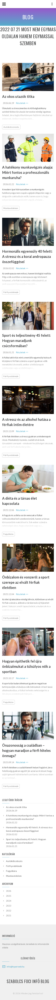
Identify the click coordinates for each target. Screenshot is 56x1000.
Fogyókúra (8, 534)
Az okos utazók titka (18, 96)
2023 (8, 905)
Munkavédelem (10, 208)
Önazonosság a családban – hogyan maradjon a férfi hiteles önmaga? (26, 750)
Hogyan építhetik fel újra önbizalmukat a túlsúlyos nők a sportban (26, 666)
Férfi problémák (10, 292)
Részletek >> (22, 103)
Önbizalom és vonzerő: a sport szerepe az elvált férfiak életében (25, 582)
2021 (8, 915)
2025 (8, 896)
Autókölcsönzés (11, 127)
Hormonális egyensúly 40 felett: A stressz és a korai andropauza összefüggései (27, 256)
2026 (8, 891)
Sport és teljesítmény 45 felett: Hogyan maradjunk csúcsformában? (26, 340)
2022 (8, 910)
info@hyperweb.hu (15, 966)
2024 (8, 900)
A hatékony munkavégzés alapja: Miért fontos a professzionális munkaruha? (27, 172)
